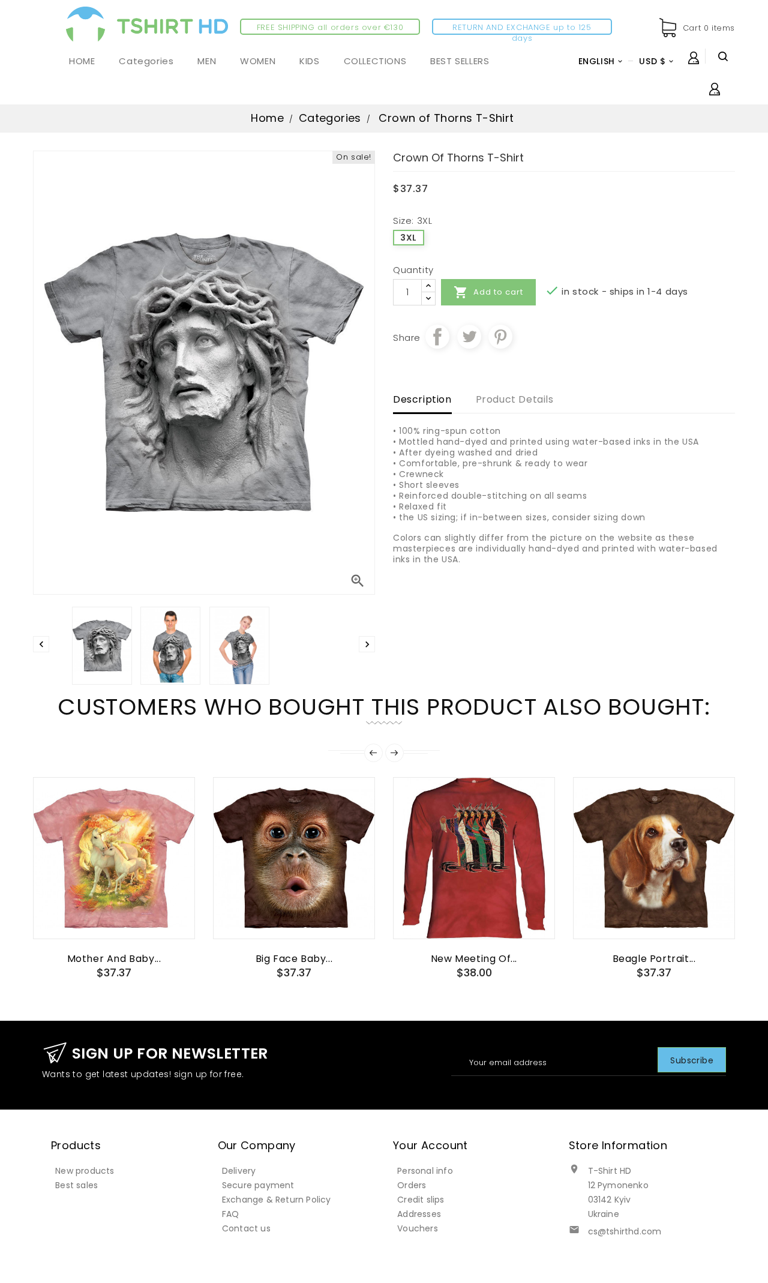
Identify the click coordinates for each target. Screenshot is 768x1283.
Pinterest (500, 337)
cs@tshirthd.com (625, 1231)
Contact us (246, 1228)
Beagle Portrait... (654, 959)
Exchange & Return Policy (276, 1200)
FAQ (230, 1214)
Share (437, 337)
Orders (411, 1185)
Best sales (76, 1185)
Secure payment (258, 1185)
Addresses (419, 1214)
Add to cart (488, 292)
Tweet (469, 337)
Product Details (515, 399)
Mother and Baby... (114, 959)
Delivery (239, 1171)
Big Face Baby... (294, 959)
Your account (430, 1145)
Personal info (425, 1171)
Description (422, 399)
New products (84, 1171)
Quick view (114, 917)
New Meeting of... (474, 959)
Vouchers (417, 1228)
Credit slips (420, 1200)
